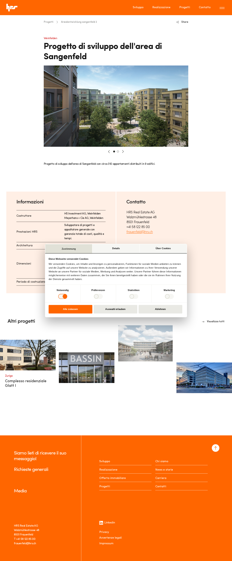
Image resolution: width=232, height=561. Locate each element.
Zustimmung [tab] (69, 248)
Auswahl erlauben (115, 309)
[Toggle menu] (222, 7)
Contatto (205, 7)
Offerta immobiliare (112, 478)
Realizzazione (161, 7)
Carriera (160, 478)
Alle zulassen (70, 309)
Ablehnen (160, 309)
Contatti (160, 486)
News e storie (164, 470)
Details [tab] (116, 248)
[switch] (98, 296)
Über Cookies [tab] (163, 248)
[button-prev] (109, 151)
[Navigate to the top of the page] (215, 448)
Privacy (104, 532)
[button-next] (123, 151)
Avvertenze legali (110, 538)
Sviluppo (138, 7)
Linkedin (109, 522)
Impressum (106, 543)
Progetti (184, 7)
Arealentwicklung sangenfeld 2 (79, 22)
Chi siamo (161, 461)
